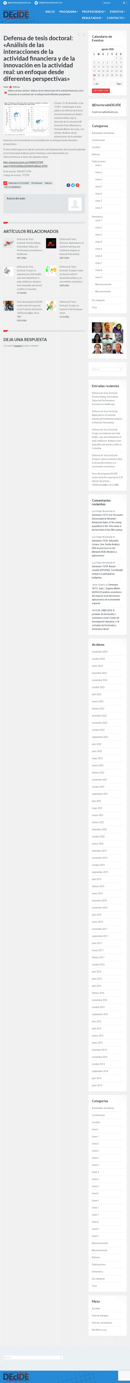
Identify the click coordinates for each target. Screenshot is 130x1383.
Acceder (96, 1308)
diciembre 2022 (99, 715)
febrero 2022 (98, 772)
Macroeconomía (103, 284)
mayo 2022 (97, 758)
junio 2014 (97, 1085)
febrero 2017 (98, 957)
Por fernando (36, 183)
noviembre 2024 (99, 651)
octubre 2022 (98, 730)
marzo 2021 (97, 815)
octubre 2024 (98, 658)
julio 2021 (96, 801)
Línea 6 (98, 193)
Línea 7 (98, 200)
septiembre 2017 (100, 936)
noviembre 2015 (99, 1000)
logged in (18, 346)
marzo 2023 (97, 701)
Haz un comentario (12, 187)
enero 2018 (97, 922)
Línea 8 (98, 270)
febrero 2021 (98, 822)
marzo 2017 (97, 950)
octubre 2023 (98, 687)
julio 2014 (96, 1078)
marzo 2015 (97, 1035)
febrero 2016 (98, 993)
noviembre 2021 (99, 779)
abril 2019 (96, 879)
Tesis (94, 307)
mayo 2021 (97, 808)
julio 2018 (96, 914)
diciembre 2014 (99, 1050)
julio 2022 (96, 744)
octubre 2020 (98, 836)
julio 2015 (96, 1021)
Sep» (119, 83)
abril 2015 (96, 1028)
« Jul (96, 83)
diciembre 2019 (99, 850)
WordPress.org (99, 1329)
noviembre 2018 (99, 907)
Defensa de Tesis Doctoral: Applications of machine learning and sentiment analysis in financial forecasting (72, 246)
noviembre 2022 (99, 722)
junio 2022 (97, 751)
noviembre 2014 (99, 1057)
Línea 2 (98, 172)
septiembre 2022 (100, 737)
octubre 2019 (98, 865)
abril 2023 (96, 694)
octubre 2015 (98, 1007)
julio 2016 (96, 971)
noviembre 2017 (99, 929)
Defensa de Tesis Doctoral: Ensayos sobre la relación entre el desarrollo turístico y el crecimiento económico (71, 274)
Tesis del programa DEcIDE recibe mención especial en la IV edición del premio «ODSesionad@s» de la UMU (29, 309)
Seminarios (97, 216)
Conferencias (98, 140)
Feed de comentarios (102, 1322)
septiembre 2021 (100, 794)
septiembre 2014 (100, 1071)
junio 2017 (97, 943)
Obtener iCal (101, 90)
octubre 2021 (98, 786)
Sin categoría (98, 300)
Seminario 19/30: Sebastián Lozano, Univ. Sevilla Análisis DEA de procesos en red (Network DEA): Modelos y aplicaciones (106, 548)
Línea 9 (98, 208)
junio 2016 (97, 978)
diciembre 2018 (99, 900)
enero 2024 (97, 666)
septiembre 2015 (100, 1014)
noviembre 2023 (99, 680)
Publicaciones (99, 161)
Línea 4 (98, 241)
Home (5, 87)
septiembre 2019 (100, 872)
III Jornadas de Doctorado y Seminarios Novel (105, 625)
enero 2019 (97, 893)
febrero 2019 (98, 886)
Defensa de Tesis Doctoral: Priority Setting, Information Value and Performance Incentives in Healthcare (29, 246)
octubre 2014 (98, 1064)
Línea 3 (98, 179)
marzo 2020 (97, 843)
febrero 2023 (98, 708)
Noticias (16, 87)
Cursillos (96, 147)
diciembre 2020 (99, 829)
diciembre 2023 (99, 673)
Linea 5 (98, 248)
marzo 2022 (97, 765)
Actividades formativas (103, 133)
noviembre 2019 (99, 858)
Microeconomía (103, 291)
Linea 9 (98, 277)
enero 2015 (97, 1042)
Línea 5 (98, 186)
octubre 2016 (98, 964)
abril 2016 (96, 986)
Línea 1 (98, 165)
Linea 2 (98, 227)
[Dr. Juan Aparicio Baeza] (97, 348)
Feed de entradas (100, 1315)
